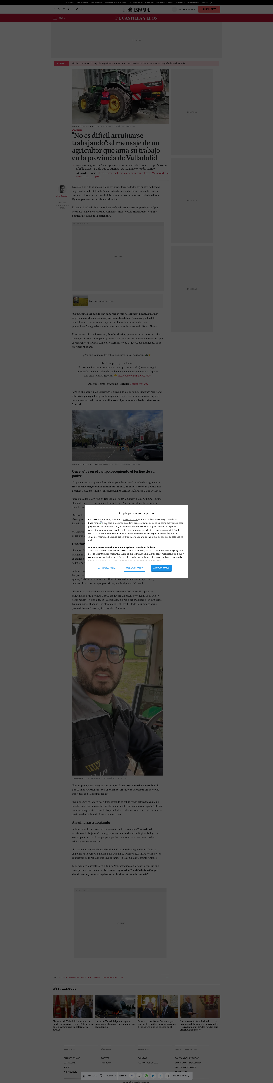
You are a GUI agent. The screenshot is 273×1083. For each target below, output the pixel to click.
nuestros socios (130, 519)
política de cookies (159, 536)
